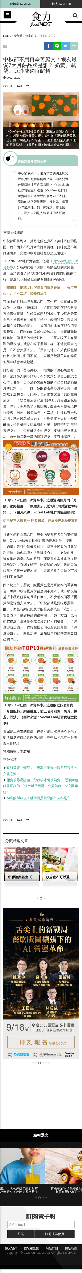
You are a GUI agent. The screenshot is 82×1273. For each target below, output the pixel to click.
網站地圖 (71, 1248)
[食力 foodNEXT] (41, 19)
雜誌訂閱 (52, 1248)
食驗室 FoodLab (20, 4)
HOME (7, 36)
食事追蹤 (30, 36)
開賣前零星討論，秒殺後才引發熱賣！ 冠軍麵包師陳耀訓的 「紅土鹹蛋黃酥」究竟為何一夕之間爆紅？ (40, 786)
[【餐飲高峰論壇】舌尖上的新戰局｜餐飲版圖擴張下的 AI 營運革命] (41, 983)
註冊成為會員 (54, 1234)
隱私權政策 (31, 1248)
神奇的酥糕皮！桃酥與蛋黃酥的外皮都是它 (38, 798)
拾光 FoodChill (61, 4)
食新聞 (18, 36)
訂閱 (21, 1234)
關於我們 (11, 1248)
